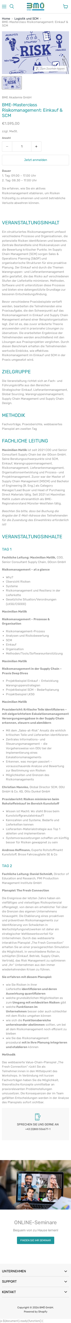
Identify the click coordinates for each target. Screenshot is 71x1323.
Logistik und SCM (26, 18)
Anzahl (6, 137)
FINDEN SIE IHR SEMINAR (35, 1240)
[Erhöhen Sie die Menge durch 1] (36, 146)
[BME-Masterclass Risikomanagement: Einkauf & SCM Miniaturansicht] (11, 82)
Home (6, 18)
